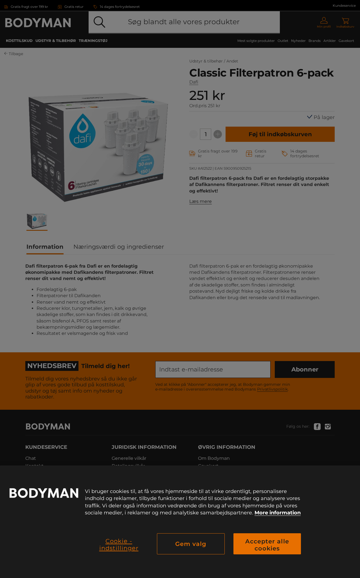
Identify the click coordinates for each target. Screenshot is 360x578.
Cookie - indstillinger (119, 544)
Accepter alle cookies (267, 545)
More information (278, 513)
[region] (180, 521)
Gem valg (190, 543)
